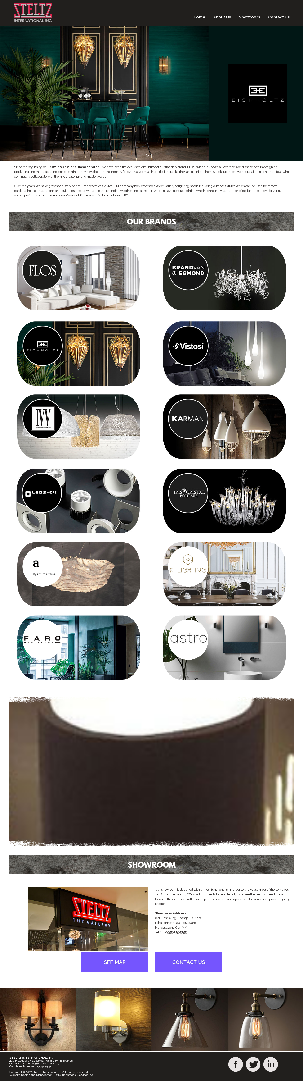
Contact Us (279, 17)
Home (199, 17)
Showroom (249, 17)
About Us (222, 17)
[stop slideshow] (152, 155)
